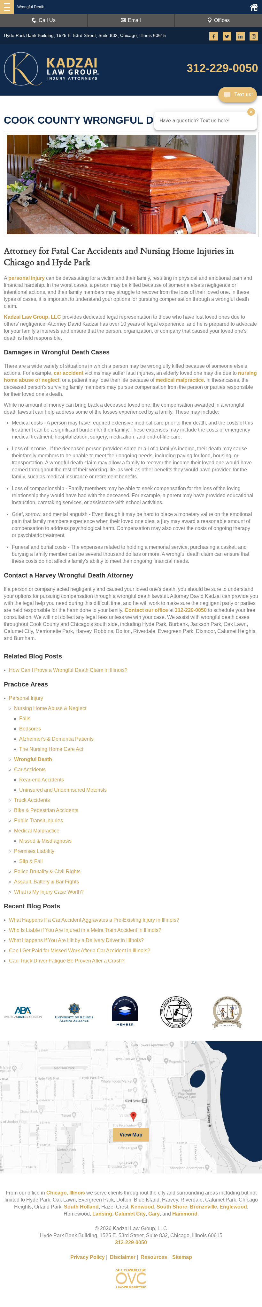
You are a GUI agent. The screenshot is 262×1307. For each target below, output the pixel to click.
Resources (154, 1257)
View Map (131, 1134)
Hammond (184, 1213)
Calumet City (130, 1213)
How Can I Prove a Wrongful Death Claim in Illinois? (68, 670)
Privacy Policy (87, 1257)
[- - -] (7, 7)
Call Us (47, 20)
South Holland (81, 1206)
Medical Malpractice (36, 830)
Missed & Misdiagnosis (45, 841)
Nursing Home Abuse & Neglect (50, 708)
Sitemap (182, 1257)
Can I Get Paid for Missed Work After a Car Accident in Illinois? (79, 950)
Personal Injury (26, 698)
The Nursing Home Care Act (51, 749)
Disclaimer (122, 1257)
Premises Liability (34, 851)
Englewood (233, 1206)
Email (134, 20)
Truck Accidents (32, 800)
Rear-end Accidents (41, 779)
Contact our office (146, 610)
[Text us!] (237, 95)
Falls (24, 718)
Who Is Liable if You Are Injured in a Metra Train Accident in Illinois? (85, 930)
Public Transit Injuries (38, 820)
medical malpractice (180, 380)
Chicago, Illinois (65, 1192)
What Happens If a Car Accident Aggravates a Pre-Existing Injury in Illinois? (94, 920)
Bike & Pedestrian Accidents (46, 810)
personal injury (26, 278)
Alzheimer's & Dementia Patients (56, 739)
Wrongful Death (33, 759)
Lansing (102, 1213)
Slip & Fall (31, 861)
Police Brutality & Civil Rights (47, 871)
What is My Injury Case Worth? (49, 892)
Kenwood (142, 1206)
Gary (154, 1213)
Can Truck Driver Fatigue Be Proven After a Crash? (67, 960)
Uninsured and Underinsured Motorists (63, 790)
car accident (68, 373)
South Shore (172, 1206)
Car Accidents (30, 769)
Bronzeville (203, 1206)
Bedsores (30, 728)
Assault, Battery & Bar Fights (46, 881)
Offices (222, 20)
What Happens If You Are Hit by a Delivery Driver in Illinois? (76, 940)
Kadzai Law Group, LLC (32, 317)
